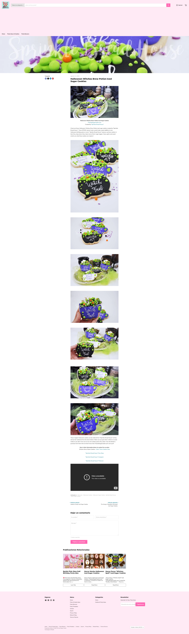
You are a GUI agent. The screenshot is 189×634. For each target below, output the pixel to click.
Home (3, 34)
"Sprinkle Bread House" (97, 124)
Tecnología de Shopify (49, 629)
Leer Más (73, 585)
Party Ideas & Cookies (13, 34)
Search (71, 611)
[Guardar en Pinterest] (53, 78)
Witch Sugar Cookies (75, 496)
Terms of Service (74, 617)
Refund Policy (73, 615)
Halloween (79, 495)
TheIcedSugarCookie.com (94, 122)
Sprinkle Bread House (111, 495)
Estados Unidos (136, 627)
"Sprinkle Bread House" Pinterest (94, 461)
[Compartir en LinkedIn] (50, 78)
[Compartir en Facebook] (46, 78)
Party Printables (74, 606)
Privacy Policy (73, 613)
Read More (94, 585)
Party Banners (25, 34)
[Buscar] (168, 5)
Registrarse (140, 604)
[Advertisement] (94, 20)
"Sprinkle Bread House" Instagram (94, 457)
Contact (72, 608)
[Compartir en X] (48, 78)
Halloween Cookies (87, 495)
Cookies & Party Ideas (100, 602)
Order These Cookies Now (103, 449)
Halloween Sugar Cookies (99, 495)
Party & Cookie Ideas (75, 602)
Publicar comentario (79, 542)
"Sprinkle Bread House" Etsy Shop (94, 453)
